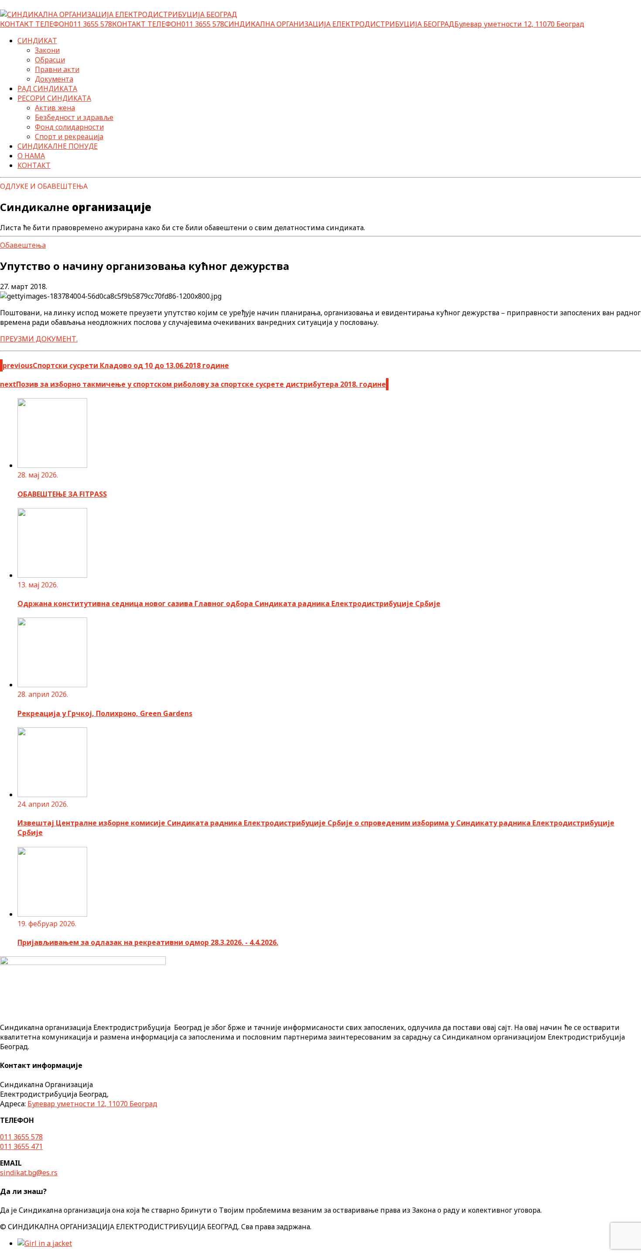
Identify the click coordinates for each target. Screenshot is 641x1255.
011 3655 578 (21, 1137)
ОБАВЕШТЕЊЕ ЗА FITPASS (62, 494)
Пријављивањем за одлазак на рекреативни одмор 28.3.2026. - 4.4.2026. (147, 942)
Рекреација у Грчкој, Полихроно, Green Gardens (104, 713)
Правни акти (57, 69)
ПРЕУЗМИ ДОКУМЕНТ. (39, 339)
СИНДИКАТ (37, 40)
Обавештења (23, 245)
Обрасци (50, 60)
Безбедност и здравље (74, 117)
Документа (54, 79)
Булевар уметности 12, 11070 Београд (92, 1103)
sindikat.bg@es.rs (29, 1172)
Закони (47, 50)
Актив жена (55, 108)
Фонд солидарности (69, 127)
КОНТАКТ (34, 165)
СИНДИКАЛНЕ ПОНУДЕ (57, 146)
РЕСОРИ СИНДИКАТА (54, 98)
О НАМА (31, 155)
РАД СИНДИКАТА (47, 88)
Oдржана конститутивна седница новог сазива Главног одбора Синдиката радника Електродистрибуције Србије (228, 603)
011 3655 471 (21, 1146)
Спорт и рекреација (69, 136)
